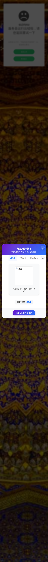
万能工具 (22, 258)
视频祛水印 (34, 258)
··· (43, 258)
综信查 (12, 258)
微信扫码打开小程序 (24, 312)
